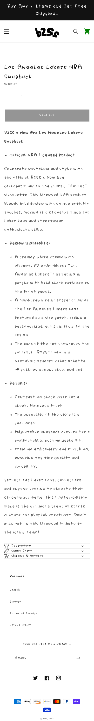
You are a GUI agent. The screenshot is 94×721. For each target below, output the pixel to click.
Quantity (10, 84)
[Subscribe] (78, 658)
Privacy (15, 601)
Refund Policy (20, 625)
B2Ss (51, 719)
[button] (87, 31)
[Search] (75, 31)
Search (15, 590)
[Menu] (6, 31)
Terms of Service (23, 613)
